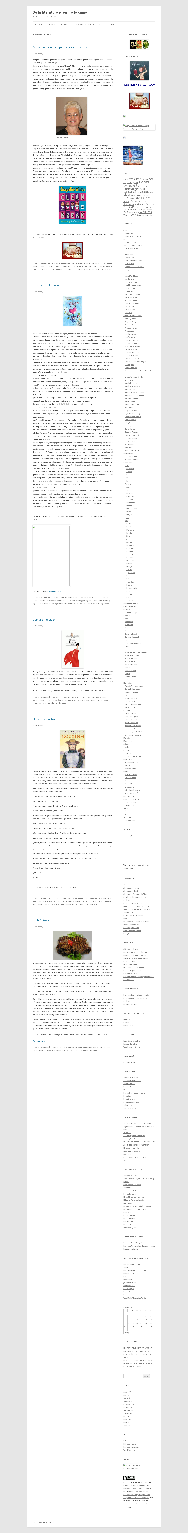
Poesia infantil (130, 670)
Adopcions (56, 898)
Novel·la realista (105, 898)
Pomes (149, 207)
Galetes (128, 191)
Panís (126, 201)
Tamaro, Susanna (39, 600)
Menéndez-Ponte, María (134, 395)
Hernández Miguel (132, 762)
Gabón (129, 472)
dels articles (129, 1444)
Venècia (58, 700)
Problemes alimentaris (132, 931)
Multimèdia (127, 741)
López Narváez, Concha (134, 377)
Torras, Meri (129, 306)
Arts (124, 239)
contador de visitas (130, 1468)
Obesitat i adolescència (132, 924)
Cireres (89, 700)
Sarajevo (130, 591)
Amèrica (55, 1047)
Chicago (131, 499)
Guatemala (130, 502)
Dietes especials (95, 597)
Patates (140, 204)
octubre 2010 (128, 1407)
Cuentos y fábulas (130, 1191)
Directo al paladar (130, 1087)
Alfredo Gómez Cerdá (131, 1264)
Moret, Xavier (130, 401)
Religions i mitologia (131, 799)
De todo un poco (129, 961)
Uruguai (129, 514)
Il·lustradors (127, 683)
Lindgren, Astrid (131, 270)
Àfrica (127, 465)
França (129, 566)
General (126, 615)
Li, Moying (128, 374)
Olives (131, 198)
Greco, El (128, 784)
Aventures (86, 697)
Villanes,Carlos (130, 447)
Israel (128, 527)
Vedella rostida (71, 904)
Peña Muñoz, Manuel (133, 417)
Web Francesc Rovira (131, 1047)
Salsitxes (46, 904)
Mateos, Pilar (130, 389)
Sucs (40, 703)
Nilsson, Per (129, 407)
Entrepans (129, 185)
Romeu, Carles (130, 420)
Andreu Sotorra (129, 1267)
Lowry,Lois (129, 380)
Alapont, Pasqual (131, 322)
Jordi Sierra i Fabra (130, 1282)
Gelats (143, 191)
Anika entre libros (130, 1175)
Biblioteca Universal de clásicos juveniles (139, 1246)
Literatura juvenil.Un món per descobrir (138, 976)
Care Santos (128, 1276)
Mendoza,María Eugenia (134, 392)
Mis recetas (127, 1090)
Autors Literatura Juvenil (61, 263)
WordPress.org (129, 1450)
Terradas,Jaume (131, 438)
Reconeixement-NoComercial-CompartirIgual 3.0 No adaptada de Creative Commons (136, 1494)
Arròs (142, 179)
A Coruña (131, 573)
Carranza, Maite (131, 349)
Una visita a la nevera (47, 285)
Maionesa (46, 603)
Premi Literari (128, 796)
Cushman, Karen (81, 898)
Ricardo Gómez (129, 1295)
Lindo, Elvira (129, 273)
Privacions (65, 24)
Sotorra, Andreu (131, 300)
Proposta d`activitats (85, 24)
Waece (126, 1160)
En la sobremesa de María (133, 967)
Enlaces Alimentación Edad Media (136, 906)
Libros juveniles (129, 1215)
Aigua (125, 179)
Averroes (127, 1133)
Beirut (128, 524)
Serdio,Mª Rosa (131, 297)
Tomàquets (133, 212)
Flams (100, 600)
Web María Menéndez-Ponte (134, 1298)
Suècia (129, 594)
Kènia (128, 475)
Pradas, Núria (130, 291)
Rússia (129, 533)
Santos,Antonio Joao (133, 704)
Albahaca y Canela (130, 1077)
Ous (60, 603)
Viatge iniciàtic (70, 600)
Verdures (74, 1050)
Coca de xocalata (48, 901)
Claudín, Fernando (132, 352)
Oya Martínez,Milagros (133, 413)
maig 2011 (127, 1392)
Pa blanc (88, 901)
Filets (62, 901)
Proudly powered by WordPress (44, 1522)
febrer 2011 (127, 1398)
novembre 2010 (129, 1404)
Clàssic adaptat (131, 634)
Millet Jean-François (132, 790)
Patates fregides (76, 269)
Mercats (126, 738)
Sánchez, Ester (130, 701)
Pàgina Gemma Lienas (132, 1292)
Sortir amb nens (129, 1108)
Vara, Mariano (130, 444)
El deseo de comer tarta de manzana (137, 1363)
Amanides (81, 700)
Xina (128, 536)
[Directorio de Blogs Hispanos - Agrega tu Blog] (139, 129)
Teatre (127, 674)
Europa (102, 263)
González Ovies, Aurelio (134, 267)
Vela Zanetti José (131, 793)
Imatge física (51, 269)
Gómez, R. (129, 233)
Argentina (130, 487)
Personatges (128, 759)
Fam (43, 269)
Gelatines (68, 901)
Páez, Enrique (130, 288)
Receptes (127, 1096)
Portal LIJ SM (128, 1221)
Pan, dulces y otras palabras (134, 1093)
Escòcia (129, 563)
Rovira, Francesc (131, 698)
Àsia (126, 521)
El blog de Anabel (130, 964)
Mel (139, 195)
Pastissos (104, 700)
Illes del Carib (131, 508)
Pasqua (128, 814)
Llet (40, 603)
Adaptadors (128, 230)
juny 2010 (127, 1419)
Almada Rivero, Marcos (134, 686)
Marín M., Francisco (132, 386)
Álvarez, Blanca (131, 328)
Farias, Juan (129, 254)
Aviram (149, 178)
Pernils (70, 603)
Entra (125, 1441)
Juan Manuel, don (132, 729)
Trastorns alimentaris (79, 266)
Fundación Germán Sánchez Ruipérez (138, 1206)
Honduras (130, 505)
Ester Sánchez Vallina (131, 1041)
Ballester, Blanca (131, 340)
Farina (145, 186)
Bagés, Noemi (130, 337)
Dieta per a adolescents (132, 903)
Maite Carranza (129, 1286)
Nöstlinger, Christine (133, 282)
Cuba (128, 490)
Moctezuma (129, 765)
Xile (127, 517)
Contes (127, 640)
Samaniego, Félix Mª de (134, 732)
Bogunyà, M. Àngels (132, 346)
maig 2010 (127, 1422)
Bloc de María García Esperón (134, 1270)
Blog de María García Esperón (134, 955)
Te (124, 212)
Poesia (127, 667)
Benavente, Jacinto (132, 716)
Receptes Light (129, 1099)
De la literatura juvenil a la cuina (60, 12)
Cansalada (37, 269)
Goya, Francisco (131, 781)
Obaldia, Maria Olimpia (134, 285)
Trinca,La (128, 312)
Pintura (126, 771)
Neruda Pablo (130, 768)
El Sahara (130, 469)
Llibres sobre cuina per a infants (135, 1157)
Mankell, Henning (131, 383)
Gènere (109, 263)
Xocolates (142, 215)
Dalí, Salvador (130, 778)
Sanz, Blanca (130, 429)
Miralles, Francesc (132, 398)
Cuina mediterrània (98, 697)
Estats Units (93, 898)
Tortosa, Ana (130, 309)
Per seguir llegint (39, 1041)
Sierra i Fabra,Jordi (132, 435)
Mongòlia (130, 530)
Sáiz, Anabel (130, 423)
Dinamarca (130, 560)
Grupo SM (127, 1019)
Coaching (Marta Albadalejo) (134, 1136)
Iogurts (35, 603)
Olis (65, 269)
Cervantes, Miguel (132, 719)
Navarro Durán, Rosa (133, 236)
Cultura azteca (130, 802)
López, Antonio (130, 787)
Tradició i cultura (106, 24)
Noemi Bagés (128, 1289)
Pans (68, 1050)
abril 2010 (127, 1425)
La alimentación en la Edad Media (136, 921)
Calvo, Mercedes (131, 248)
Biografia (128, 628)
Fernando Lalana (130, 1279)
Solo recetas (128, 1105)
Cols (57, 901)
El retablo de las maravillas (133, 1197)
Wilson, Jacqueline (95, 266)
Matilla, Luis (129, 279)
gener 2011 (127, 1401)
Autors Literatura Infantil (61, 597)
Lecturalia (127, 1154)
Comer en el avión (45, 619)
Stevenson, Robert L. (133, 735)
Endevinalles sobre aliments (134, 1151)
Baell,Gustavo (130, 334)
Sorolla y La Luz (130, 836)
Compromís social (68, 898)
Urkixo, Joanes (130, 441)
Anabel (109, 269)
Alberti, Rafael (130, 713)
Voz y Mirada (128, 980)
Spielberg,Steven (131, 459)
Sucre (149, 209)
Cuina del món (129, 1084)
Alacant (129, 542)
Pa (69, 269)
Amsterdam (130, 545)
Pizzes (76, 603)
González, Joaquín (132, 692)
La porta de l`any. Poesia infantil (135, 1209)
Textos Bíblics (130, 805)
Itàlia (128, 579)
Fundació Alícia (129, 1062)
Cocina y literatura (130, 1139)
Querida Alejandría (130, 1227)
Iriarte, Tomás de (131, 722)
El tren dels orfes (44, 719)
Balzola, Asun (76, 263)
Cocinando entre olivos (132, 1081)
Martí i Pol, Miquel (132, 276)
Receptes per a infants (132, 934)
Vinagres (127, 215)
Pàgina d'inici (38, 24)
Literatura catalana (130, 973)
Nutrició (58, 266)
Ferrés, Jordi (129, 364)
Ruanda (129, 481)
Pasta (64, 603)
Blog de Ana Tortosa (131, 1273)
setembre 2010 (129, 1410)
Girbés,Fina (129, 264)
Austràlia (129, 600)
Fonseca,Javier (130, 257)
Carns (95, 600)
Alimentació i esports (131, 888)
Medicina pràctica (130, 1004)
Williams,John (130, 747)
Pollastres (83, 603)
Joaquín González (130, 1044)
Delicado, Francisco (132, 689)
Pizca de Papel (129, 1218)
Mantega (59, 269)
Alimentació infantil (130, 891)
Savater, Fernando (132, 432)
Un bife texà (41, 920)
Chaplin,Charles (131, 456)
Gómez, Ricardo (131, 368)
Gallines (136, 192)
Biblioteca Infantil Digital (132, 1243)
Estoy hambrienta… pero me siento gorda (60, 47)
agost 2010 (127, 1413)
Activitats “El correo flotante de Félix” (137, 1123)
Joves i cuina (128, 918)
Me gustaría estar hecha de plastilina (137, 1360)
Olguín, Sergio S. (103, 1047)
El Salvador (130, 493)
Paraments (138, 201)
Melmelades (146, 195)
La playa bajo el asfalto (132, 970)
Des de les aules (129, 1194)
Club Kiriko (127, 1188)
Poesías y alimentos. (131, 928)
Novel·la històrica (131, 658)
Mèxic (128, 511)
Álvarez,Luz (129, 331)
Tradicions (127, 808)
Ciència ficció (130, 631)
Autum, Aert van (131, 775)
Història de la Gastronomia (133, 915)
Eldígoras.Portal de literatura (134, 1200)
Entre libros (127, 1203)
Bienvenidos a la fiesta (132, 1185)
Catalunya (130, 557)
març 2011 (127, 1395)
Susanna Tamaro (56, 591)
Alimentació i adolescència (133, 885)
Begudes (88, 600)
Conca (130, 554)
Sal (124, 209)
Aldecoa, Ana (57, 697)
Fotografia (127, 609)
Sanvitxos (88, 269)
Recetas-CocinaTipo (131, 1102)
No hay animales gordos (132, 1366)
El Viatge (52, 24)
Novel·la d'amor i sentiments (43, 266)
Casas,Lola (129, 251)
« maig (126, 1332)
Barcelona (130, 548)
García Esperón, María (133, 260)
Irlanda (129, 576)
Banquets (126, 183)
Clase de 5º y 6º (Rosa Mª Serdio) (135, 958)
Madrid (129, 585)
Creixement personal (90, 263)
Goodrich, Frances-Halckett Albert (138, 371)
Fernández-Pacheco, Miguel (135, 361)
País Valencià (131, 588)
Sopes (62, 904)
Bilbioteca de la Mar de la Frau (135, 952)
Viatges (65, 700)
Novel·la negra (130, 661)
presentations (137, 865)
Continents (82, 1047)
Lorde (127, 695)
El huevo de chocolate (131, 1148)
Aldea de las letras (130, 949)
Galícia (129, 570)
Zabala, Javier (130, 707)
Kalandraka (127, 1022)
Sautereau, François (133, 294)
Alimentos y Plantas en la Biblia (135, 894)
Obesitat (128, 753)
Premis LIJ (127, 1224)
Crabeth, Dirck (130, 242)
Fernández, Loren (132, 358)
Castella (129, 551)
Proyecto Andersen (130, 1249)
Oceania (128, 597)
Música (126, 744)
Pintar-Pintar (128, 1025)
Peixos (94, 901)
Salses (40, 904)
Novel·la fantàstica (132, 655)
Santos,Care (130, 426)
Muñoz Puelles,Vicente (134, 404)
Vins (135, 215)
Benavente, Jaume (132, 343)
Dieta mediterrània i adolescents (136, 995)
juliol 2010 (127, 1416)
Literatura (127, 710)
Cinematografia (129, 453)
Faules (127, 646)
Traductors (66, 266)
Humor (127, 649)
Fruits (143, 189)
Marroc (129, 478)
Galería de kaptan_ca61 (134, 612)
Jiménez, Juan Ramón (133, 726)
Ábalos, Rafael (130, 319)
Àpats (149, 215)
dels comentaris (131, 1447)
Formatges (107, 600)
